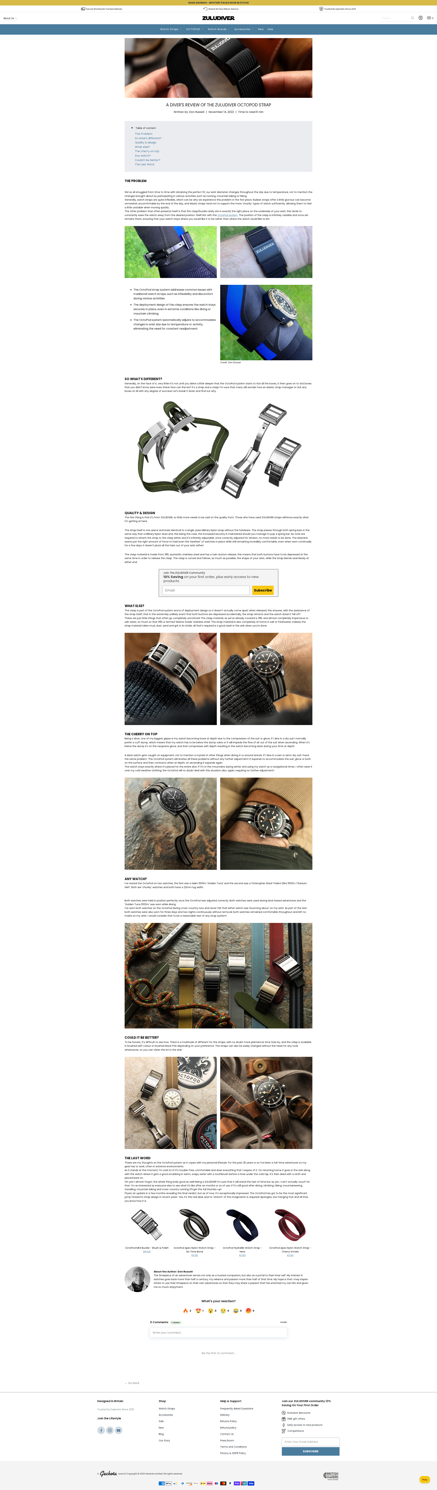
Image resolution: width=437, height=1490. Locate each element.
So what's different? (148, 138)
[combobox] (398, 18)
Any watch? (143, 156)
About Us (9, 18)
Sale (270, 29)
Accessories (242, 29)
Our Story (164, 1440)
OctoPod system (227, 215)
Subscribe (263, 590)
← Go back (132, 1383)
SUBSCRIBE (311, 1451)
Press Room (227, 1440)
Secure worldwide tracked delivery (104, 9)
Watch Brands (218, 29)
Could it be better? (147, 160)
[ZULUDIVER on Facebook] (101, 1430)
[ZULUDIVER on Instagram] (110, 1430)
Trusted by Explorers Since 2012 (115, 1409)
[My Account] (421, 19)
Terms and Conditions (233, 1447)
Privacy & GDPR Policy (233, 1453)
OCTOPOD (193, 29)
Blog (161, 1434)
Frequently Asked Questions (236, 1408)
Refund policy (228, 1427)
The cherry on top (147, 151)
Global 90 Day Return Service (223, 9)
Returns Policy (228, 1421)
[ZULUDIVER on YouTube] (118, 1430)
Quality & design (145, 142)
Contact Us (227, 1434)
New (261, 29)
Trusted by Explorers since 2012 (340, 9)
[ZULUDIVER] (218, 18)
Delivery (225, 1415)
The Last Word (144, 164)
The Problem (143, 134)
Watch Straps (169, 29)
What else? (142, 147)
